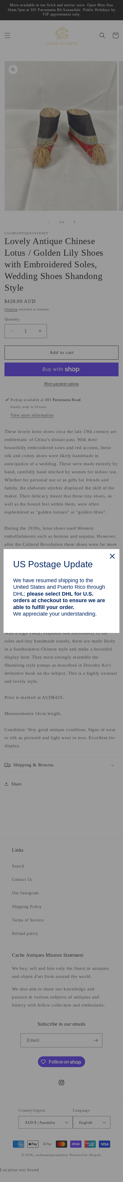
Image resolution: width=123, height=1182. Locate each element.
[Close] (112, 556)
